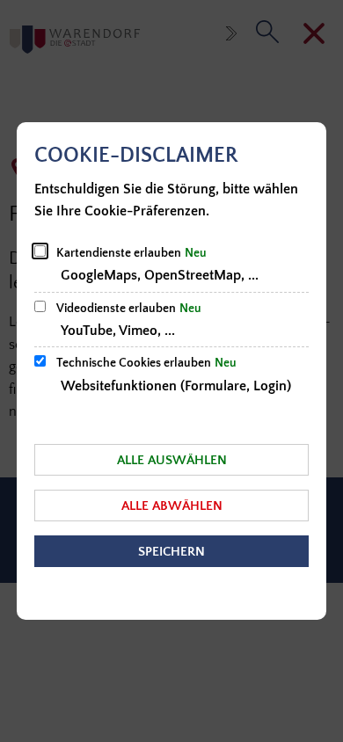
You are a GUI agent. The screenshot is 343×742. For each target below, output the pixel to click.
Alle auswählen (172, 460)
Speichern (171, 551)
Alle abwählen (172, 505)
